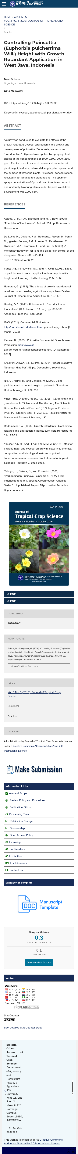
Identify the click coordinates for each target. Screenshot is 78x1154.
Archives (20, 17)
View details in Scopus (39, 962)
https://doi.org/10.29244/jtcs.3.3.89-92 (34, 103)
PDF (12, 594)
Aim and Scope (18, 793)
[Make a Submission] (34, 774)
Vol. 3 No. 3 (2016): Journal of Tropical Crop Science (34, 22)
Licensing (15, 842)
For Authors (16, 856)
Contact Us (16, 869)
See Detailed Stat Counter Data (23, 1027)
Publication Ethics (20, 807)
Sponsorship (17, 828)
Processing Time (19, 814)
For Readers (17, 849)
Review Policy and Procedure (27, 800)
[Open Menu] (4, 4)
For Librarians (18, 863)
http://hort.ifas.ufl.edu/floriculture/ (23, 327)
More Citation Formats (24, 666)
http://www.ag (26, 344)
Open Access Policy (21, 835)
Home (7, 17)
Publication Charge (21, 821)
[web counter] (9, 1020)
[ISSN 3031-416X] (72, 1094)
